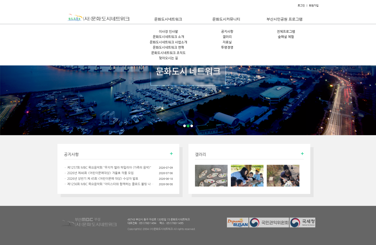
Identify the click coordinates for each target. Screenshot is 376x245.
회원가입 (314, 5)
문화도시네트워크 (168, 19)
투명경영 (227, 47)
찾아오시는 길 (168, 58)
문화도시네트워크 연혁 (168, 47)
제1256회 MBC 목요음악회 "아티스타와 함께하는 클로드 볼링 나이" (110, 184)
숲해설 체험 (286, 36)
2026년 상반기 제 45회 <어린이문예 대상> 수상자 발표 (102, 178)
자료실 (227, 42)
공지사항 (227, 31)
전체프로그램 (286, 31)
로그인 (301, 5)
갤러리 (227, 36)
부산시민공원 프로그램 (284, 19)
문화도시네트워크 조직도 (168, 53)
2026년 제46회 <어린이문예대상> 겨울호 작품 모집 (100, 173)
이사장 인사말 (168, 31)
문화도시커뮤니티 (226, 19)
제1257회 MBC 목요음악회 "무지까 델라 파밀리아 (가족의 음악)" (109, 167)
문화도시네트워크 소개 (168, 36)
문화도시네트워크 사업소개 (168, 42)
